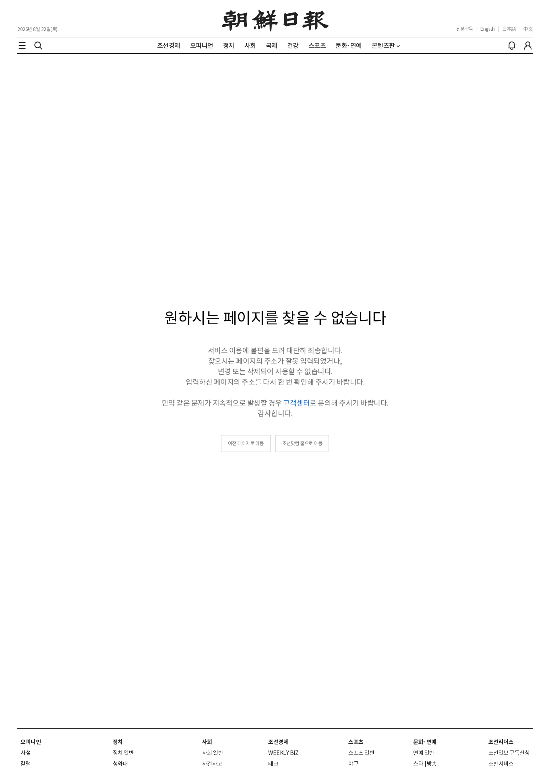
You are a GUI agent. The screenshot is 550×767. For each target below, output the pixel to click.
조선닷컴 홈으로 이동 (302, 443)
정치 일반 (123, 753)
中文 (528, 29)
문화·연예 (424, 742)
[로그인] (528, 45)
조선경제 (278, 742)
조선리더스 (501, 742)
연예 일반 (423, 753)
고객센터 (296, 403)
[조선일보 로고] (275, 18)
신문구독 (464, 29)
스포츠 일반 (361, 753)
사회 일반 (212, 753)
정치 (118, 742)
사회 (207, 742)
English (487, 29)
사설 (26, 753)
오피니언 (31, 742)
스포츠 (356, 742)
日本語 (509, 29)
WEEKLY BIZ (283, 753)
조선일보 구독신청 (509, 753)
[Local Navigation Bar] (22, 45)
